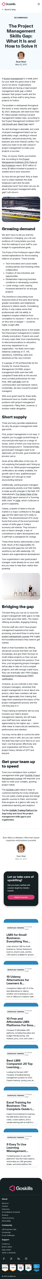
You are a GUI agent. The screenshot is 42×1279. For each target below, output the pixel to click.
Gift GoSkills (6, 1221)
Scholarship (6, 1232)
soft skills (16, 381)
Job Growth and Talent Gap (15, 124)
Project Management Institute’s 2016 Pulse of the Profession (19, 162)
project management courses (15, 636)
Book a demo (7, 1247)
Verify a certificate (9, 1253)
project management (13, 78)
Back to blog (10, 9)
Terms (4, 1218)
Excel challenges (8, 1235)
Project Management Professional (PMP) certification (20, 675)
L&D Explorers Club (9, 1229)
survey (8, 363)
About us (5, 1203)
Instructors (6, 1209)
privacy (11, 1218)
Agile (17, 500)
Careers (5, 1206)
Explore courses (21, 897)
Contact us (6, 1244)
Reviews (5, 1215)
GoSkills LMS (12, 790)
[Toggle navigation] (38, 4)
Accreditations (7, 1212)
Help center (6, 1250)
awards (17, 1212)
